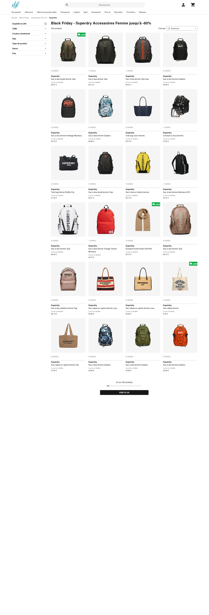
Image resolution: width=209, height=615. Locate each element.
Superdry (55, 76)
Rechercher (104, 4)
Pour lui (107, 12)
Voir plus (124, 392)
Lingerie (77, 12)
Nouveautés (16, 12)
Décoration (118, 12)
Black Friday (24, 17)
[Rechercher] (67, 4)
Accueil (14, 17)
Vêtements (29, 12)
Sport (86, 12)
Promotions (131, 12)
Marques (142, 12)
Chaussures (65, 12)
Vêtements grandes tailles (47, 12)
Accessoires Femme (39, 17)
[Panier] (193, 4)
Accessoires (96, 12)
